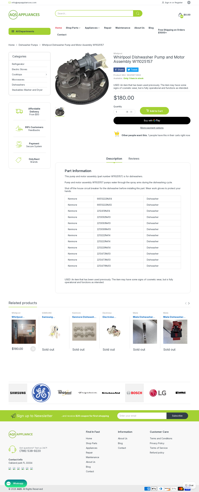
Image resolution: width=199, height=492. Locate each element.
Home (89, 438)
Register (179, 2)
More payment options (152, 127)
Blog (88, 466)
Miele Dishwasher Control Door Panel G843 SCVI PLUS (143, 317)
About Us (90, 462)
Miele (135, 313)
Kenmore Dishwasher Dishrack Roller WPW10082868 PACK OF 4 (84, 317)
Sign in (168, 2)
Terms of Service (159, 448)
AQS (19, 489)
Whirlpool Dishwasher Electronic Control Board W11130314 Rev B (23, 317)
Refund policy (157, 452)
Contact (90, 471)
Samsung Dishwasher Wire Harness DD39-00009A (51, 317)
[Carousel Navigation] (187, 303)
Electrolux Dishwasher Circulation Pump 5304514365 (112, 317)
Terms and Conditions (161, 438)
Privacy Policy (157, 443)
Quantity (117, 106)
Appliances (91, 448)
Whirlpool (117, 53)
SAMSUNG (47, 313)
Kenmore (76, 313)
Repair (89, 452)
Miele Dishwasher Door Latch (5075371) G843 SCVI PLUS (175, 317)
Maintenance (92, 457)
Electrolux (107, 313)
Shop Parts (91, 443)
